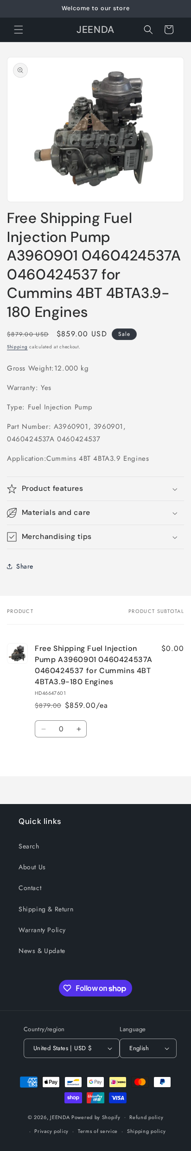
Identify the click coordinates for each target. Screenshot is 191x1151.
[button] (18, 29)
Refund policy (146, 1117)
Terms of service (98, 1131)
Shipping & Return (46, 909)
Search (29, 846)
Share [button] (24, 566)
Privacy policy (51, 1131)
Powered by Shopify (96, 1116)
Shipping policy (146, 1131)
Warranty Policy (42, 929)
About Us (32, 867)
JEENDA (60, 1116)
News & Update (42, 950)
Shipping (17, 346)
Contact (30, 887)
